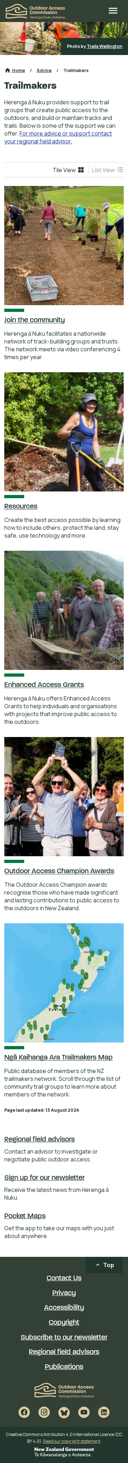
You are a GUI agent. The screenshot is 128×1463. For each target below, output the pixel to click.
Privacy (64, 1293)
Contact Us (64, 1278)
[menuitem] (69, 170)
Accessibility (64, 1307)
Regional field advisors (39, 1139)
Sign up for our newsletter (44, 1178)
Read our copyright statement (71, 1441)
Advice (44, 70)
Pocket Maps (25, 1216)
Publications (64, 1367)
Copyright (64, 1322)
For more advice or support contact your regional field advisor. (58, 137)
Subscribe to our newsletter (64, 1337)
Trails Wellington (104, 46)
